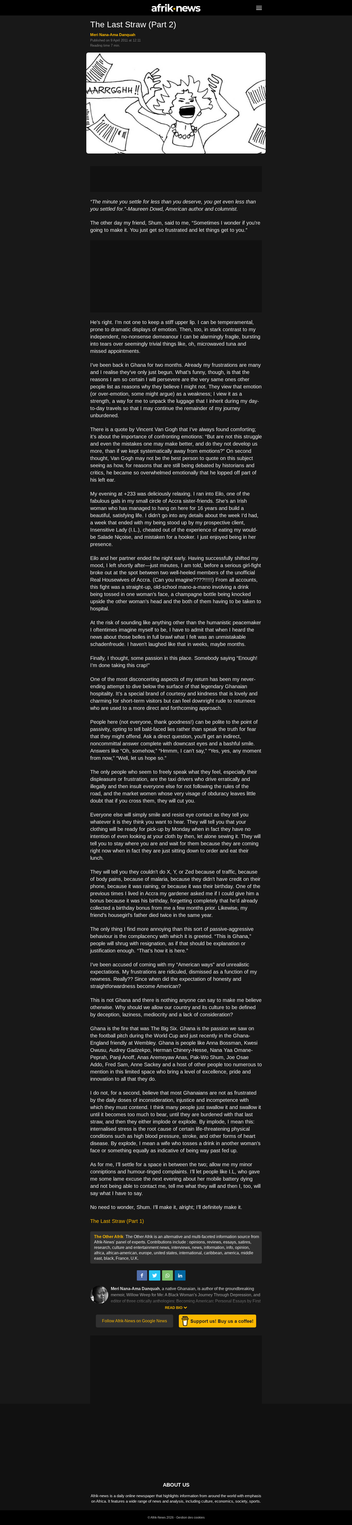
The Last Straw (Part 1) (117, 1221)
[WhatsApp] (167, 1275)
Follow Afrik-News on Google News (134, 1321)
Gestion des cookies (190, 1517)
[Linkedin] (180, 1275)
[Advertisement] (176, 179)
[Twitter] (154, 1275)
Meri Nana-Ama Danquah (112, 34)
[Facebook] (142, 1275)
